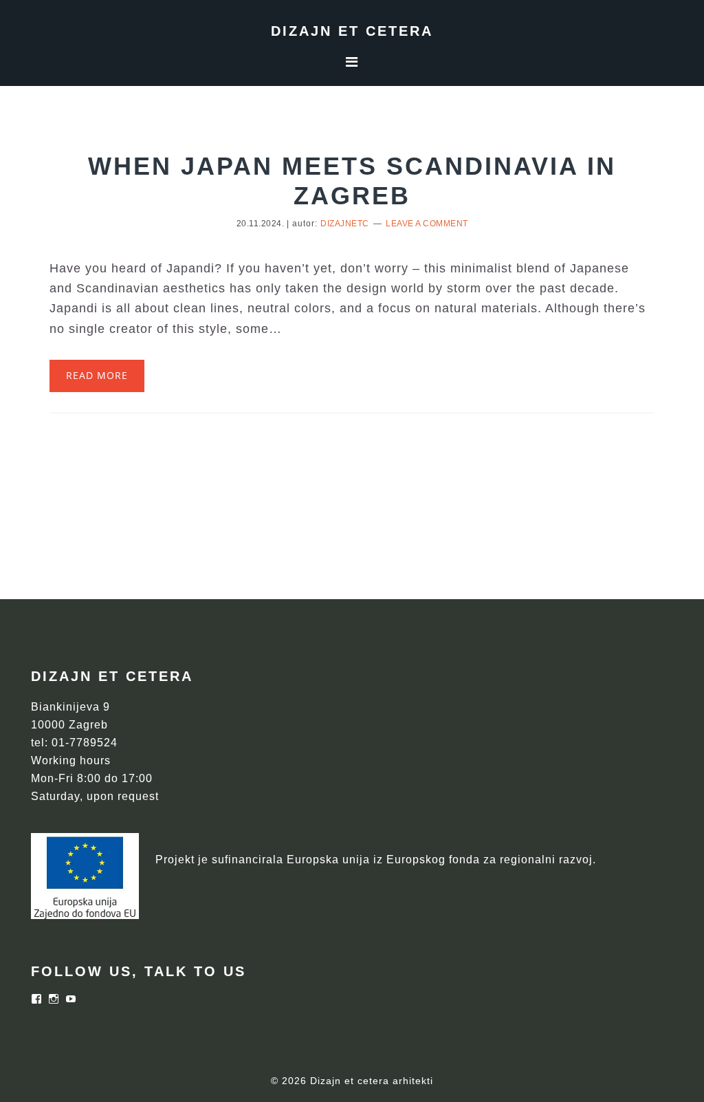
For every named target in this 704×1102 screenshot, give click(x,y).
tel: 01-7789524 (74, 742)
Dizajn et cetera (352, 31)
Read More (97, 375)
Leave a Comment (427, 223)
